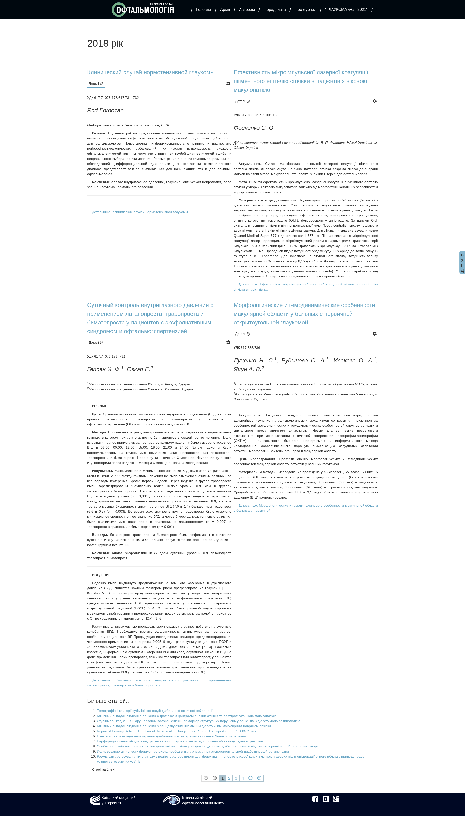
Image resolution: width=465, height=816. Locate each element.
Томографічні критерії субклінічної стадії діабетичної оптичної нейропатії (155, 711)
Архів (225, 10)
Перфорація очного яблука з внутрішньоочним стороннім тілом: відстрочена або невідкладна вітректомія (180, 741)
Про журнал (305, 10)
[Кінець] (259, 778)
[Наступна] (250, 778)
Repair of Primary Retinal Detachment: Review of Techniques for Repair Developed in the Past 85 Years (176, 731)
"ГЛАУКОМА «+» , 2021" (346, 10)
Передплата (275, 10)
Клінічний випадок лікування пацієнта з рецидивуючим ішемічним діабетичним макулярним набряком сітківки (184, 726)
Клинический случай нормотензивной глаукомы (151, 72)
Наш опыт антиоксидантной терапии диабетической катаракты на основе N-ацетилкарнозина (171, 736)
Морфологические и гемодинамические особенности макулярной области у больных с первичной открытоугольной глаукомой (304, 314)
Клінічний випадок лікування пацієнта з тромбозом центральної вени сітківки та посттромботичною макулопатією (187, 716)
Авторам (247, 10)
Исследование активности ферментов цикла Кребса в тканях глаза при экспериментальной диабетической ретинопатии (193, 751)
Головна (203, 10)
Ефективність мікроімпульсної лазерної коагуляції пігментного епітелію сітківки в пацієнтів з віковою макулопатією (301, 81)
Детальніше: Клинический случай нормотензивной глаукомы (140, 212)
